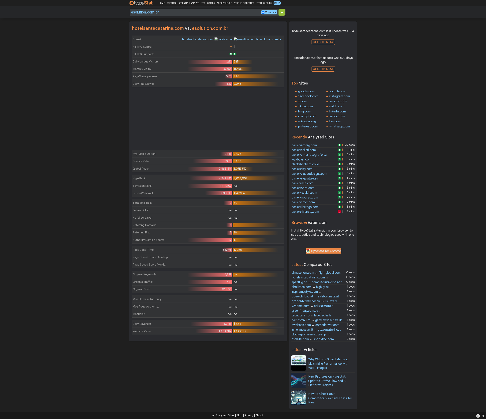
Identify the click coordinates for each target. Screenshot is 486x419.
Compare (270, 12)
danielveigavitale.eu (305, 178)
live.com (335, 121)
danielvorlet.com (303, 188)
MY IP (277, 3)
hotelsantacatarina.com (197, 39)
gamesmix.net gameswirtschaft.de (317, 320)
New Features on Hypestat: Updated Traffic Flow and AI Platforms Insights (327, 381)
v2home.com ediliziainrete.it (313, 306)
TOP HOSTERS (208, 3)
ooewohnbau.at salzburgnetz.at (315, 296)
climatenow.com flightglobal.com (316, 273)
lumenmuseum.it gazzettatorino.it (316, 330)
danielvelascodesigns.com (309, 174)
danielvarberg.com (304, 145)
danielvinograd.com (305, 197)
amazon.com (338, 101)
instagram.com (339, 96)
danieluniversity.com (305, 212)
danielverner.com (303, 202)
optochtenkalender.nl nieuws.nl (314, 301)
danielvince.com (302, 183)
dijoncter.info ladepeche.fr (311, 315)
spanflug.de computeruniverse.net (317, 282)
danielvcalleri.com (304, 150)
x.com (302, 101)
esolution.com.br (270, 39)
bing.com (304, 111)
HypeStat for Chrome (326, 251)
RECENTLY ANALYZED (189, 3)
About (259, 415)
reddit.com (336, 106)
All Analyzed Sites (223, 415)
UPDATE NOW (323, 42)
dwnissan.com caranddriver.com (315, 325)
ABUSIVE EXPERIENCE (244, 3)
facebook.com (308, 96)
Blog (239, 415)
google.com (306, 91)
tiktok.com (305, 106)
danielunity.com (302, 169)
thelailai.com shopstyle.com (313, 339)
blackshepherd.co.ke (306, 164)
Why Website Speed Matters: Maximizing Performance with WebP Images (328, 363)
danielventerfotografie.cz (309, 155)
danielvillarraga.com (305, 207)
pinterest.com (308, 126)
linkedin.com (337, 111)
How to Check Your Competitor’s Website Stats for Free (330, 398)
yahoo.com (337, 116)
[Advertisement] (208, 119)
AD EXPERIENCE (224, 3)
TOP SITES (171, 3)
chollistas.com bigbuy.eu (310, 287)
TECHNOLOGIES (263, 3)
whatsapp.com (339, 126)
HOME (162, 3)
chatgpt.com (307, 116)
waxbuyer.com (301, 159)
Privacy (249, 415)
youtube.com (338, 91)
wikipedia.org (307, 121)
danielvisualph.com (304, 193)
